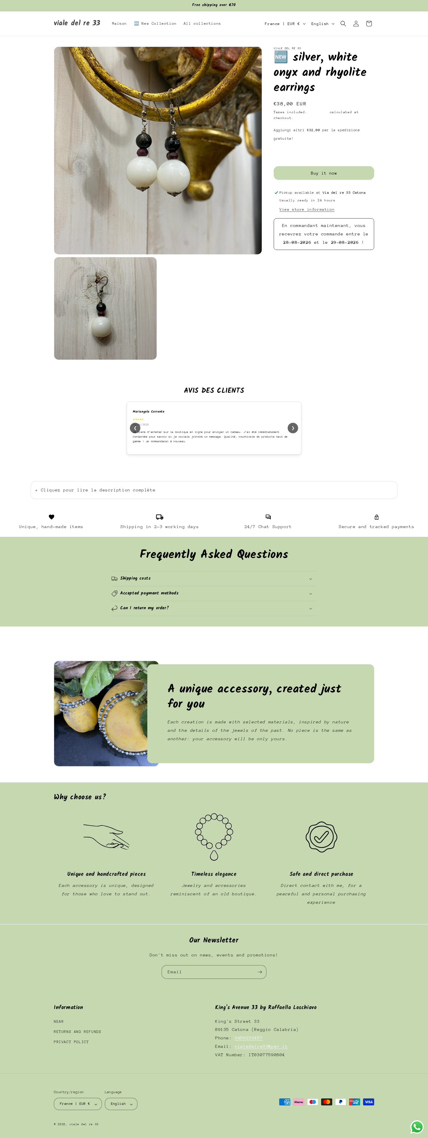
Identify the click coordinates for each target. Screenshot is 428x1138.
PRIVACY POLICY (71, 1042)
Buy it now (324, 173)
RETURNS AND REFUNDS (77, 1031)
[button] (343, 23)
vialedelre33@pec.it (261, 1046)
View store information (307, 209)
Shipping (318, 112)
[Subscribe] (259, 972)
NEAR (59, 1021)
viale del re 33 (84, 1124)
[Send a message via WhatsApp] (417, 1127)
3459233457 (249, 1037)
